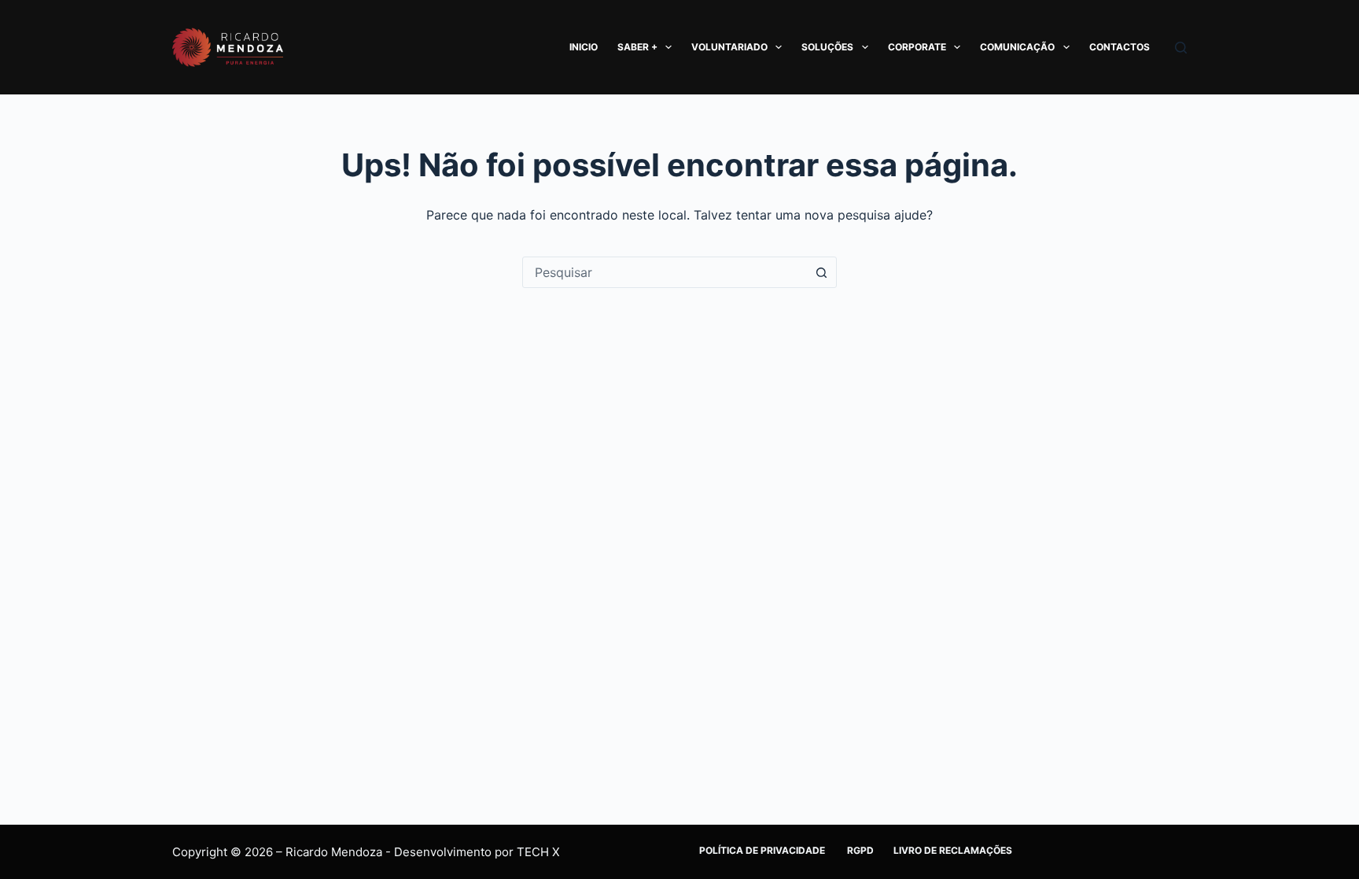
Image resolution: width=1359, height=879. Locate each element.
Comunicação (1017, 47)
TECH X (538, 851)
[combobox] (664, 272)
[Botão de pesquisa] (821, 272)
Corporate (917, 47)
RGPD (860, 850)
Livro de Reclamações (952, 850)
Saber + (637, 47)
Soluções (827, 47)
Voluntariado (729, 47)
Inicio (583, 47)
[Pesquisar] (1181, 48)
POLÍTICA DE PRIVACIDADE (763, 850)
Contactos (1119, 47)
